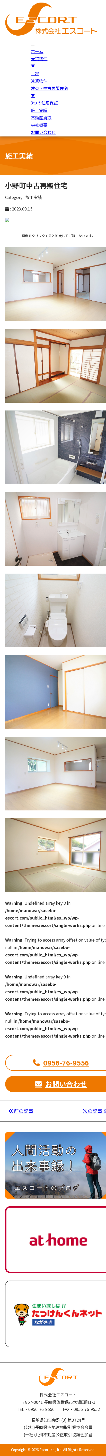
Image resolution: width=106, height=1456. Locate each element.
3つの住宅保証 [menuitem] (44, 103)
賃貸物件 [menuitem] (39, 81)
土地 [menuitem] (35, 73)
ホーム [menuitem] (37, 51)
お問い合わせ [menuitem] (43, 132)
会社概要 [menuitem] (39, 125)
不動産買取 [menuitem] (41, 117)
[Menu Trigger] (33, 45)
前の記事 (23, 1110)
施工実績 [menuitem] (39, 110)
